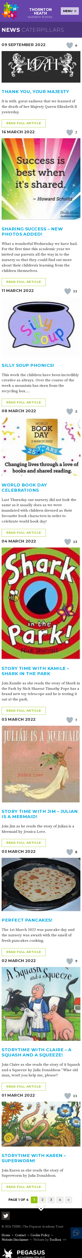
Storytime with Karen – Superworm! (34, 1158)
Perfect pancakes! (27, 920)
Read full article (23, 123)
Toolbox (55, 1240)
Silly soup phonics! (28, 365)
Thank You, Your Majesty (35, 91)
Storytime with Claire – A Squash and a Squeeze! (37, 1052)
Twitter (6, 1216)
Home (6, 1235)
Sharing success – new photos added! (32, 231)
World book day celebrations (24, 487)
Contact (20, 1235)
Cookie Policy (40, 1235)
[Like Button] (69, 45)
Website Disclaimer (15, 1240)
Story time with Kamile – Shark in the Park (35, 671)
